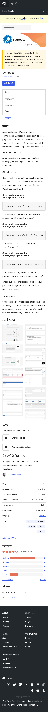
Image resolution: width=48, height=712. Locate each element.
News (5, 617)
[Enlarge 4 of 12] (19, 371)
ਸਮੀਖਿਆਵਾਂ (9, 99)
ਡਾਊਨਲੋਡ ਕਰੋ (8, 83)
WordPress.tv (9, 647)
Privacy (5, 626)
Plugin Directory (9, 11)
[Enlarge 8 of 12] (42, 351)
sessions (32, 526)
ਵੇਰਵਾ (7, 92)
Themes (28, 617)
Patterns (29, 626)
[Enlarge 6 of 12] (19, 393)
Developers (7, 642)
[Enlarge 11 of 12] (42, 402)
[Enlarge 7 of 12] (42, 327)
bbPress (7, 663)
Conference (31, 521)
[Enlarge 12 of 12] (42, 413)
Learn (5, 634)
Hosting (5, 621)
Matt (5, 659)
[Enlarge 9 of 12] (42, 370)
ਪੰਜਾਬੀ (10, 678)
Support (6, 638)
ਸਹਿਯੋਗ (8, 118)
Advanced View (9, 538)
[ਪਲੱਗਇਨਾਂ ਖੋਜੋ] (28, 27)
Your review (7, 579)
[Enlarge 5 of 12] (19, 384)
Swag (29, 647)
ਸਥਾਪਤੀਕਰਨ (10, 105)
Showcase (30, 613)
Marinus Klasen (9, 76)
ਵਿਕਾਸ (7, 111)
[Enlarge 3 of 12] (19, 358)
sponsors (41, 531)
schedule (41, 521)
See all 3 (42, 516)
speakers (41, 526)
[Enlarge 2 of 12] (19, 346)
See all (43, 579)
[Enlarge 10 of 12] (42, 390)
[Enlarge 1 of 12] (19, 327)
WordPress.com (10, 655)
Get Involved (31, 634)
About (5, 613)
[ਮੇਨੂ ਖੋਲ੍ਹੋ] (44, 3)
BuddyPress (9, 667)
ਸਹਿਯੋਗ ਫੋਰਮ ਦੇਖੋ (9, 598)
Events (28, 638)
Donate (29, 642)
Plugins (28, 621)
